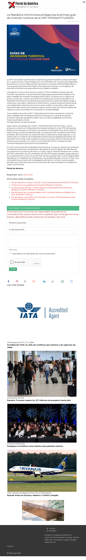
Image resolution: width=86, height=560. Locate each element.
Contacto (52, 528)
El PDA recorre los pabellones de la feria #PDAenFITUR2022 (36, 185)
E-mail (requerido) (16, 230)
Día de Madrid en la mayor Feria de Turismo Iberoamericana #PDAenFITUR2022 (45, 183)
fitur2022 (29, 175)
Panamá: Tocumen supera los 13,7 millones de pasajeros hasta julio (39, 400)
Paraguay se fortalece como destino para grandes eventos (35, 446)
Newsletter (53, 531)
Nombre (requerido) (17, 223)
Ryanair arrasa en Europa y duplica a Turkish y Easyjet (32, 495)
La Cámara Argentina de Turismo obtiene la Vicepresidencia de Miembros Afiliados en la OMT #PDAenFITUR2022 (41, 189)
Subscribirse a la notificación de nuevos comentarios (33, 254)
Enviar (13, 269)
